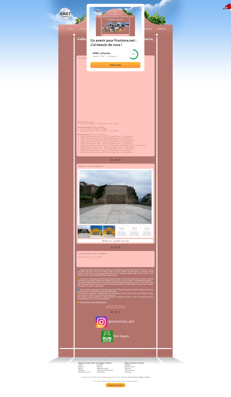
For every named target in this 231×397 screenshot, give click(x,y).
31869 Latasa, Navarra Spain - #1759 (93, 142)
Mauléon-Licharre (103, 368)
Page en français (133, 377)
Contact (161, 29)
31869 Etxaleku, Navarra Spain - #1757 (94, 136)
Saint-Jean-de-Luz (84, 372)
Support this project (115, 385)
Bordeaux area (130, 366)
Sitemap (103, 377)
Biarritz (80, 368)
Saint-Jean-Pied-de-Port (105, 370)
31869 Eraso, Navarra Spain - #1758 (93, 138)
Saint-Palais (101, 372)
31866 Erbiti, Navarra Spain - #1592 (92, 151)
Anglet (80, 365)
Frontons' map (111, 377)
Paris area (128, 372)
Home (70, 29)
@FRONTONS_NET (121, 321)
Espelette (100, 365)
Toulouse (128, 368)
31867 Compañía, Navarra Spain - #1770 (94, 140)
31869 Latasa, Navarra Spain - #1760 (93, 143)
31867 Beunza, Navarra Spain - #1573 (93, 152)
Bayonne (81, 366)
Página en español (144, 377)
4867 (65, 13)
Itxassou (99, 366)
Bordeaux (128, 365)
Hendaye (81, 370)
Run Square (121, 336)
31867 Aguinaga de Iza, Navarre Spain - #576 (96, 145)
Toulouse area (129, 370)
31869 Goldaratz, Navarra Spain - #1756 (94, 149)
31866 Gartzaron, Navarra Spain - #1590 (94, 147)
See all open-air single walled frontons (93, 302)
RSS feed (124, 377)
